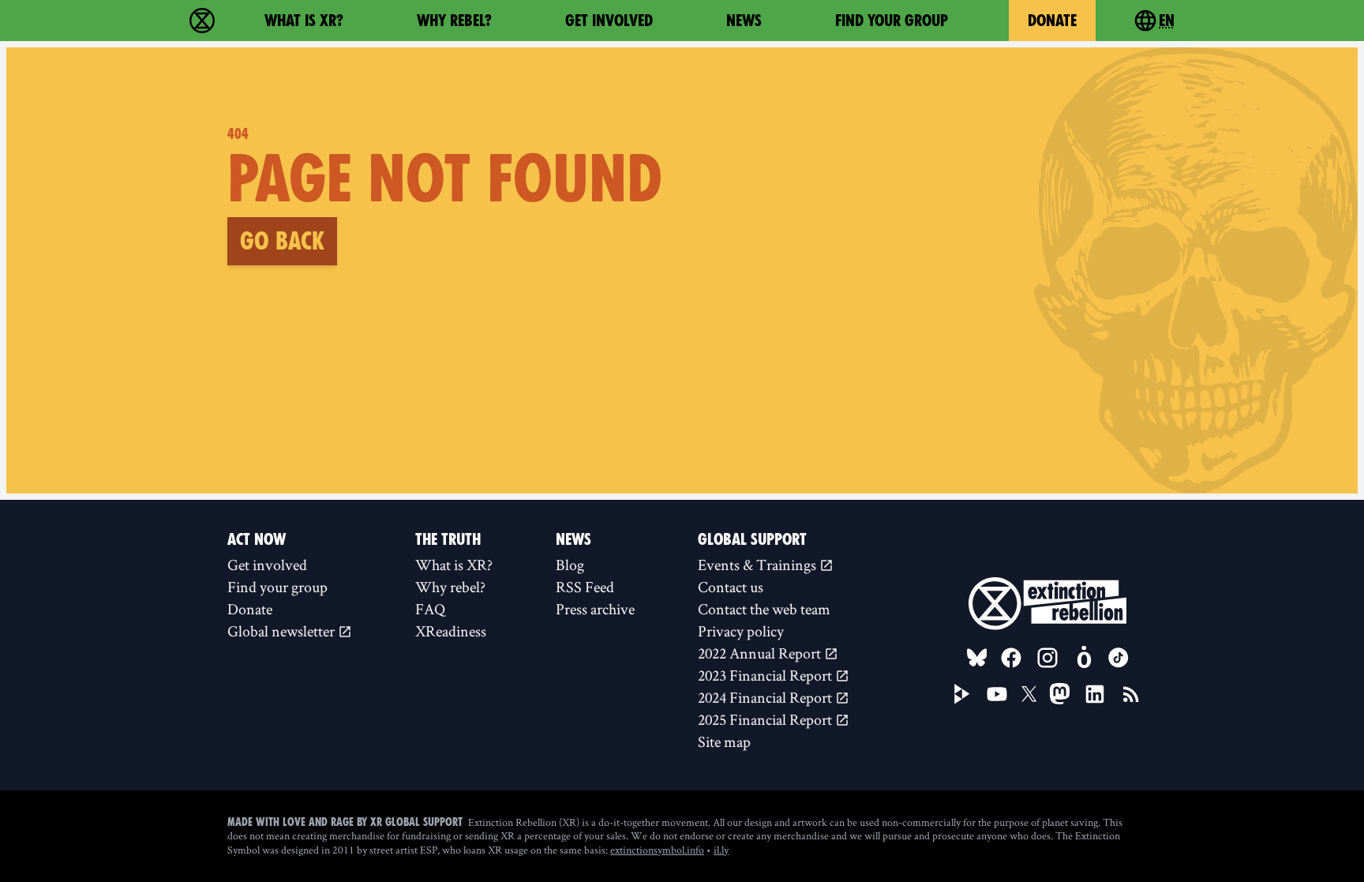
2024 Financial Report (766, 697)
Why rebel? (454, 20)
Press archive (595, 609)
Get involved (609, 20)
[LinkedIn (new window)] (1095, 694)
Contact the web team (764, 609)
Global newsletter (282, 631)
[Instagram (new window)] (1047, 658)
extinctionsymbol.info (657, 850)
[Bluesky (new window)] (977, 657)
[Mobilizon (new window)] (1084, 658)
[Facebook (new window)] (1011, 658)
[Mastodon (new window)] (1060, 694)
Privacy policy (741, 631)
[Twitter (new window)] (1029, 694)
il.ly (721, 850)
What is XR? (303, 20)
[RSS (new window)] (1131, 694)
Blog (570, 564)
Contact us (730, 586)
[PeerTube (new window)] (962, 694)
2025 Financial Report (766, 719)
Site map (724, 741)
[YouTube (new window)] (997, 694)
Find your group (891, 20)
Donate (1052, 20)
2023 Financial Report (766, 675)
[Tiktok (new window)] (1118, 657)
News (744, 20)
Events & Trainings (758, 564)
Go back (282, 241)
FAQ (430, 609)
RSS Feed (585, 586)
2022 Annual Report (761, 653)
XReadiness (450, 631)
